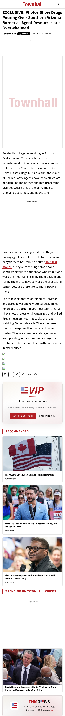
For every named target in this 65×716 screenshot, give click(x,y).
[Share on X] (4, 374)
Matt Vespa (9, 530)
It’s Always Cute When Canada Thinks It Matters (29, 475)
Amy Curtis (9, 582)
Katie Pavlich (9, 33)
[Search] (60, 4)
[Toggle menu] (5, 4)
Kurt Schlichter (11, 478)
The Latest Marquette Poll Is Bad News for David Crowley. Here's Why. (30, 577)
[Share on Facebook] (17, 374)
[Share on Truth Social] (11, 374)
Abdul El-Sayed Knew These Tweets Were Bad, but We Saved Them (31, 525)
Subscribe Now (47, 416)
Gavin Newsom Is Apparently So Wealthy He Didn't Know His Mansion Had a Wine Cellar (31, 689)
